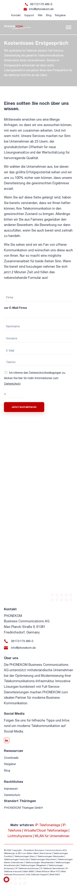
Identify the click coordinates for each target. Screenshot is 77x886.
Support (29, 15)
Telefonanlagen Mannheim (43, 859)
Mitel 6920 (55, 874)
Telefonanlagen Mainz (25, 856)
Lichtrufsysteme (20, 836)
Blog (48, 15)
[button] (6, 879)
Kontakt (16, 15)
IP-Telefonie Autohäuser (27, 868)
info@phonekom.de (41, 9)
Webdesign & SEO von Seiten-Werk (21, 853)
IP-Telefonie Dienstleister (52, 868)
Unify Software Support (36, 874)
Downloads (11, 757)
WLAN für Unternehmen (52, 836)
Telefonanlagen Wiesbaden (50, 856)
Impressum (11, 788)
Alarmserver (46, 853)
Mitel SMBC (29, 871)
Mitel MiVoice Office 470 (47, 871)
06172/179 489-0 (41, 4)
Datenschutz (12, 383)
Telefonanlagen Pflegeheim (34, 865)
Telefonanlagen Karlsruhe (16, 859)
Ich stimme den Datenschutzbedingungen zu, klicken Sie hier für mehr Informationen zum (35, 378)
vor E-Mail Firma (15, 307)
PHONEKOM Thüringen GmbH (23, 807)
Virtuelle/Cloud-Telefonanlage (46, 830)
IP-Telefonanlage (47, 825)
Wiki (40, 15)
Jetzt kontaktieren (24, 406)
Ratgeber (60, 15)
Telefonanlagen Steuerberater (39, 862)
